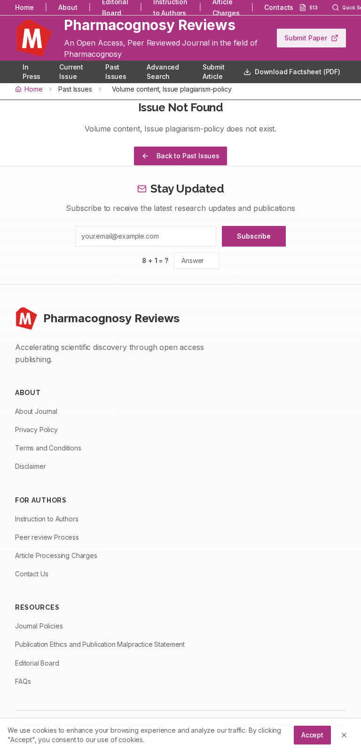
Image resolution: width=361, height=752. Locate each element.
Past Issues (115, 71)
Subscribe (254, 236)
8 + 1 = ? (155, 260)
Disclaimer (30, 466)
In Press (31, 71)
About (67, 7)
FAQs (23, 681)
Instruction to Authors (46, 519)
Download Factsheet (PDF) (297, 72)
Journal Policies (39, 626)
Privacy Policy (36, 430)
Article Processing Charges (56, 555)
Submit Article (214, 71)
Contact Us (31, 574)
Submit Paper (305, 38)
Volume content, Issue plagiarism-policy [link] (172, 89)
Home (24, 7)
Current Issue (71, 71)
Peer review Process (47, 537)
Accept (312, 735)
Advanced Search (163, 71)
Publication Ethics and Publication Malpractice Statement (100, 644)
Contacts (278, 7)
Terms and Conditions (48, 448)
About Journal (36, 411)
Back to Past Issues (188, 156)
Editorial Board (37, 663)
